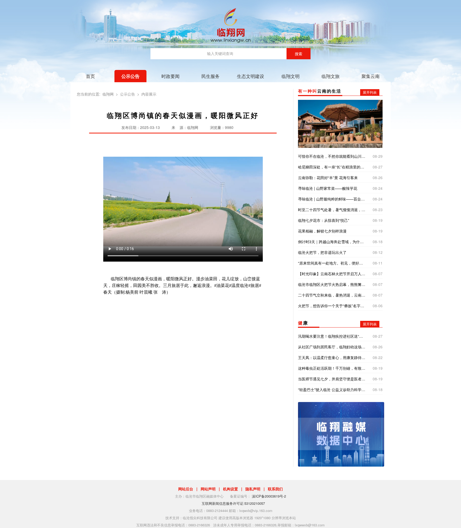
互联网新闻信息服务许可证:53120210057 (233, 503)
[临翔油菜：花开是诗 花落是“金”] (340, 123)
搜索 (298, 53)
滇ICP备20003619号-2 (269, 496)
